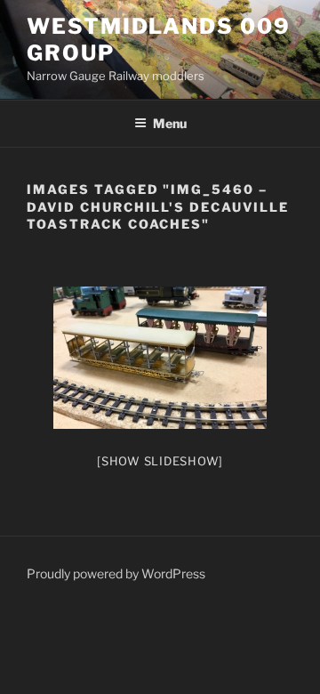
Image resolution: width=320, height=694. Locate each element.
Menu (170, 123)
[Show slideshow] (160, 461)
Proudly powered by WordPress (116, 573)
